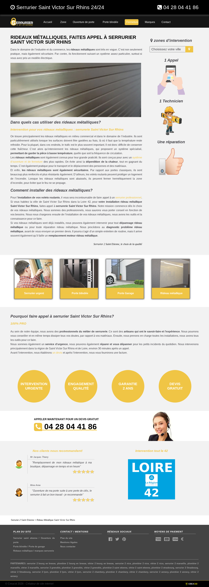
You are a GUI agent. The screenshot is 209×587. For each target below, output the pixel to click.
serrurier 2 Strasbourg (186, 567)
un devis (57, 352)
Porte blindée (20, 546)
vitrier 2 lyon (74, 572)
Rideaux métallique (23, 551)
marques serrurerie (44, 551)
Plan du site (66, 538)
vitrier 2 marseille (30, 567)
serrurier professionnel (128, 197)
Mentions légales (68, 542)
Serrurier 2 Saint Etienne (22, 520)
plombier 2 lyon (58, 572)
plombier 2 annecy (179, 572)
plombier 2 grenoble (72, 567)
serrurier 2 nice (123, 563)
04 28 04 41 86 (181, 7)
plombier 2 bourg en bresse (71, 563)
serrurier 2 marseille (175, 563)
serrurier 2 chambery (93, 572)
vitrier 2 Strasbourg (20, 572)
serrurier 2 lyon (40, 572)
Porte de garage (37, 546)
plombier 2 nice (140, 563)
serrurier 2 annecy (159, 572)
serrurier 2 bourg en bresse (41, 563)
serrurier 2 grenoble (50, 567)
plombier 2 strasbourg (162, 567)
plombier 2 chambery (117, 572)
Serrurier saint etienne (25, 538)
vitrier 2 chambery (138, 572)
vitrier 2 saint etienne (139, 567)
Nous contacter (67, 546)
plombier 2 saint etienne (115, 567)
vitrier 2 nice (156, 563)
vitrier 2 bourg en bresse (100, 563)
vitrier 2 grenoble (92, 567)
